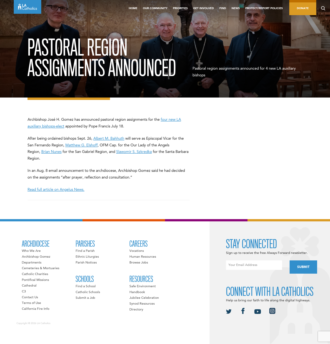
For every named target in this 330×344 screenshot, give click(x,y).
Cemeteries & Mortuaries (40, 268)
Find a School (86, 286)
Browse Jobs (138, 262)
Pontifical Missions (35, 280)
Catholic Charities (35, 274)
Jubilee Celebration (144, 298)
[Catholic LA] (27, 7)
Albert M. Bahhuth (108, 139)
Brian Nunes (51, 152)
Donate (303, 8)
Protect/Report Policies (264, 8)
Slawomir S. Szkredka (134, 152)
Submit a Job (85, 298)
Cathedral (29, 285)
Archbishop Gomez (36, 257)
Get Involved (203, 8)
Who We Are (31, 251)
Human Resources (142, 257)
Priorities (180, 8)
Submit (303, 267)
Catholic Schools (88, 292)
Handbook (137, 292)
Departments (31, 262)
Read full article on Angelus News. (56, 190)
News (236, 8)
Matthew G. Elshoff (81, 145)
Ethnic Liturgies (87, 257)
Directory (136, 309)
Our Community (155, 8)
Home (133, 8)
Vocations (136, 251)
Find (222, 8)
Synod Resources (142, 303)
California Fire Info (35, 309)
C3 (24, 291)
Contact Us (30, 297)
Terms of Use (31, 303)
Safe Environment (142, 286)
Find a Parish (85, 251)
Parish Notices (86, 262)
